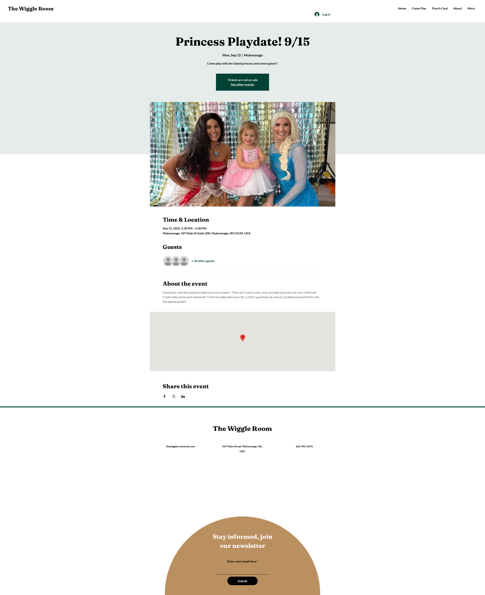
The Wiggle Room (31, 8)
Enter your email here (241, 561)
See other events (242, 84)
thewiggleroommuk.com (180, 446)
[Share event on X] (174, 396)
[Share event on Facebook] (164, 396)
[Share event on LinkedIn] (183, 396)
